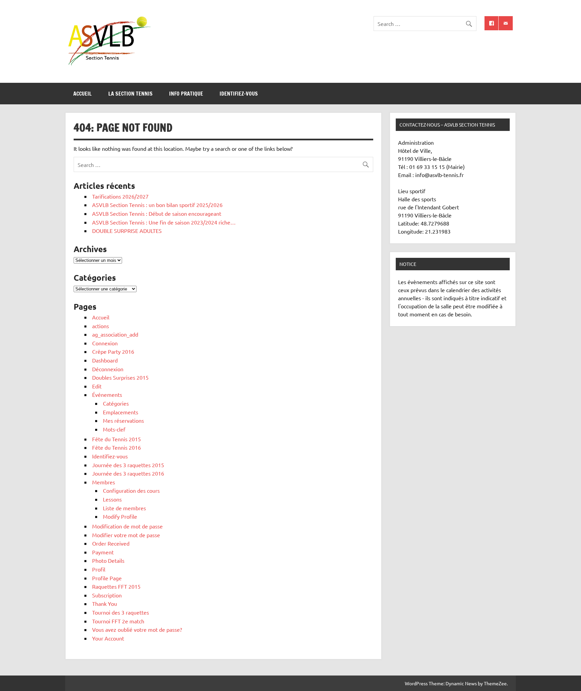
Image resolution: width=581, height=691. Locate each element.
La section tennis (130, 93)
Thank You (104, 603)
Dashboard (105, 360)
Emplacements (120, 412)
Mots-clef (114, 429)
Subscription (107, 595)
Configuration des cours (131, 490)
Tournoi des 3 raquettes (120, 612)
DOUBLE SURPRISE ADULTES (127, 230)
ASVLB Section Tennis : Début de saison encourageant (156, 213)
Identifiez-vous (239, 93)
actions (100, 325)
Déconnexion (107, 369)
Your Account (108, 638)
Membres (103, 482)
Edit (97, 386)
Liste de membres (124, 508)
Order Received (110, 543)
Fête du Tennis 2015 (116, 439)
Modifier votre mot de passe (126, 534)
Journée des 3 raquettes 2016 (128, 473)
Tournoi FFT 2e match (118, 621)
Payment (103, 552)
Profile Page (107, 578)
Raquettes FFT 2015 (116, 586)
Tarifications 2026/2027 (120, 196)
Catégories (116, 403)
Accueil (82, 93)
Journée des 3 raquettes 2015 (128, 464)
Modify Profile (120, 516)
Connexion (105, 343)
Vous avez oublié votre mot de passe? (137, 629)
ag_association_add (115, 334)
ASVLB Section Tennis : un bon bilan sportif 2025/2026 (157, 204)
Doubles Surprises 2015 (120, 377)
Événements (107, 394)
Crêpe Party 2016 (113, 351)
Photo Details (108, 560)
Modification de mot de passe (127, 526)
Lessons (112, 499)
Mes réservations (123, 420)
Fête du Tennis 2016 (116, 447)
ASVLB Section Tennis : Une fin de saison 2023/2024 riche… (164, 222)
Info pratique (186, 93)
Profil (98, 569)
